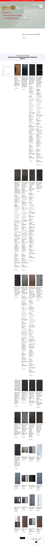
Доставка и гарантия (32, 15)
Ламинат (32, 0)
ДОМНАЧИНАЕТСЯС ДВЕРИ (19, 8)
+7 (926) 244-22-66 (36, 4)
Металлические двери (32, 8)
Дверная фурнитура (32, 12)
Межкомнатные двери (32, 10)
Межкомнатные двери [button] (25, 0)
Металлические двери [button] (15, 0)
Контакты (29, 17)
